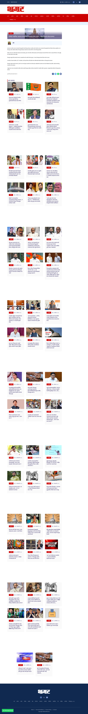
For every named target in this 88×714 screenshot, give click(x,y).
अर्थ (8, 16)
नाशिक (22, 16)
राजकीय (47, 16)
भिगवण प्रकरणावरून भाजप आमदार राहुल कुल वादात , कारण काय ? (15, 416)
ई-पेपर (8, 2)
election (14, 74)
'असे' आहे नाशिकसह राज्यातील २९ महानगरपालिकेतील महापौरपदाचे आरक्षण (53, 557)
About (32, 709)
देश (63, 16)
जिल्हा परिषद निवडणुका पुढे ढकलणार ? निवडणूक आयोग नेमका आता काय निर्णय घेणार (33, 557)
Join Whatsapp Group (8, 710)
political (9, 74)
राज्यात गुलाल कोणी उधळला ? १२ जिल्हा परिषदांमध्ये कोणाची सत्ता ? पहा (34, 488)
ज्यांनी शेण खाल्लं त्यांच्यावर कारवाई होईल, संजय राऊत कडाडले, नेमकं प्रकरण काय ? (15, 462)
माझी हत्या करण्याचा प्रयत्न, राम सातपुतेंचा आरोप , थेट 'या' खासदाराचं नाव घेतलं (15, 488)
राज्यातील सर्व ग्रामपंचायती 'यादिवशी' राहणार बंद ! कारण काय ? (34, 416)
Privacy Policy (48, 709)
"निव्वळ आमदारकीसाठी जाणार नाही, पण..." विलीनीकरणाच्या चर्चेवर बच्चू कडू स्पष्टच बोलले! (34, 199)
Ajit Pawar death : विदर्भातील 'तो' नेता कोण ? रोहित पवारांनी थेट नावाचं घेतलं (53, 462)
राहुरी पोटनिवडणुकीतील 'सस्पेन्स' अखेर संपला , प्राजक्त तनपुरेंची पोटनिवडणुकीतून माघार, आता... (53, 389)
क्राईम (27, 16)
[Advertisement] (57, 9)
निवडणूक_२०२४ (13, 19)
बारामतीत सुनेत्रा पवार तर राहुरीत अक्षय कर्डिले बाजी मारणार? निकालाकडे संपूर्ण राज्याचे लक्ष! (34, 172)
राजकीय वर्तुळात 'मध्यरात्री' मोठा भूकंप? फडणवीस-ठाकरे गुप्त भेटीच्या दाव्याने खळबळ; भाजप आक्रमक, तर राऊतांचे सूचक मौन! (15, 319)
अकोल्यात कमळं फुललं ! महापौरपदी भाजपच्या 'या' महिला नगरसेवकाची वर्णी (15, 557)
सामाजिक (58, 16)
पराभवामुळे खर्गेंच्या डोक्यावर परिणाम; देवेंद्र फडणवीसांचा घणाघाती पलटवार (33, 345)
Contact (55, 709)
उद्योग (17, 16)
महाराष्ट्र (41, 16)
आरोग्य (12, 16)
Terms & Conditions (40, 709)
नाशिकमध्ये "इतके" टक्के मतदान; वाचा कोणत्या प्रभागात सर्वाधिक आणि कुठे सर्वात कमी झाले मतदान (25, 670)
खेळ (31, 16)
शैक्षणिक (53, 16)
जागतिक (73, 16)
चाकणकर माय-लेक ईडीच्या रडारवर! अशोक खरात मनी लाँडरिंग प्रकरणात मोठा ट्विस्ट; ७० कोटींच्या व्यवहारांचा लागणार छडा (53, 174)
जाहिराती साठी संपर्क (14, 2)
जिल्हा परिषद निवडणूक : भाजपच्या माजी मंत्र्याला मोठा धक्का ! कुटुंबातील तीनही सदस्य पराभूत (53, 488)
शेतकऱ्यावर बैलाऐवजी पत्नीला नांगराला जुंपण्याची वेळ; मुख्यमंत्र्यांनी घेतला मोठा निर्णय (15, 99)
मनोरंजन (36, 16)
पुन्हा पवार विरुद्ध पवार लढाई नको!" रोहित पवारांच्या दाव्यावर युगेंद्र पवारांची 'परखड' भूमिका (15, 345)
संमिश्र (67, 16)
